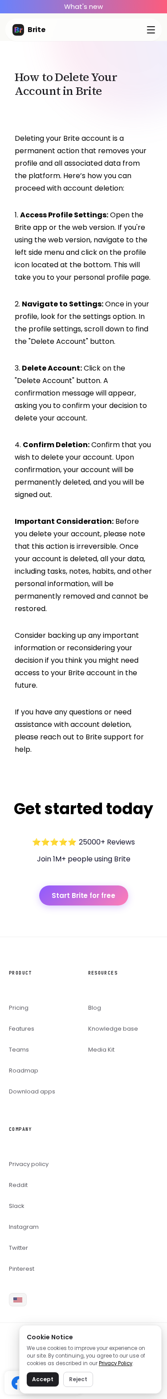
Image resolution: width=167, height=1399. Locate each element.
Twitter (18, 1248)
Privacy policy (29, 1164)
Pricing (19, 1008)
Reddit (18, 1185)
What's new (83, 6)
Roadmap (23, 1070)
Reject (78, 1379)
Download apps (32, 1091)
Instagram (24, 1227)
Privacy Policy (115, 1363)
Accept (42, 1379)
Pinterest (21, 1269)
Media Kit (101, 1049)
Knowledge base (113, 1028)
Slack (16, 1206)
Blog (94, 1008)
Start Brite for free (83, 895)
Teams (19, 1049)
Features (21, 1028)
